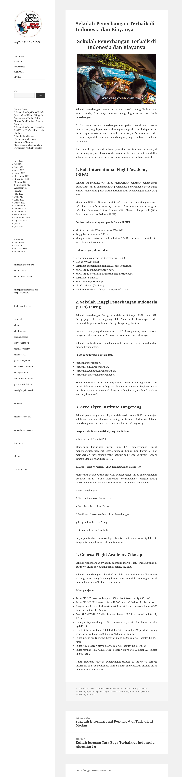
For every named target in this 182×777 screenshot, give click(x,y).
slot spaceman (21, 372)
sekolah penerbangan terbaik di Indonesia (121, 661)
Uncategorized (21, 248)
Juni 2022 (18, 226)
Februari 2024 (21, 205)
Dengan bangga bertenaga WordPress (94, 770)
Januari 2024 (20, 208)
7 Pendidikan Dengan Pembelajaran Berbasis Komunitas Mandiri (25, 139)
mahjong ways (21, 337)
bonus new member (23, 378)
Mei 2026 (18, 167)
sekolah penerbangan (99, 691)
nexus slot (19, 319)
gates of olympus (22, 360)
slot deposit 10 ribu (23, 276)
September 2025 (22, 185)
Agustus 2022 (20, 220)
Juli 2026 (18, 164)
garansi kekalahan (23, 384)
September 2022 (22, 217)
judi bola (18, 443)
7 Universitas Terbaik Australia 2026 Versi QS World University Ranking (29, 130)
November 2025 (21, 179)
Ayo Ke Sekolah (27, 41)
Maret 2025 (19, 202)
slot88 (17, 456)
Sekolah (18, 61)
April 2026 (19, 170)
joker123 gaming (22, 348)
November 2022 (21, 211)
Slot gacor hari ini (22, 306)
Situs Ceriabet (21, 469)
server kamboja (21, 342)
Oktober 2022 (20, 214)
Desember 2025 (21, 176)
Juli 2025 (18, 190)
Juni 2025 (18, 193)
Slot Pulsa (19, 71)
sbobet (17, 325)
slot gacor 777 (20, 354)
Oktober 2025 (20, 182)
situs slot (18, 403)
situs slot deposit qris (24, 264)
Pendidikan (19, 56)
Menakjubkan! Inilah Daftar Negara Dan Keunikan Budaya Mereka (28, 121)
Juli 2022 (18, 223)
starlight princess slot (24, 390)
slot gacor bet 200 (22, 416)
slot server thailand (23, 366)
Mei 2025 (18, 196)
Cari (16, 91)
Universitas (19, 66)
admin (101, 688)
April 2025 (19, 199)
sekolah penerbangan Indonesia (126, 691)
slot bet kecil (20, 270)
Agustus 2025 (20, 188)
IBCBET (17, 76)
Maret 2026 (19, 173)
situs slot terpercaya (24, 430)
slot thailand (20, 331)
